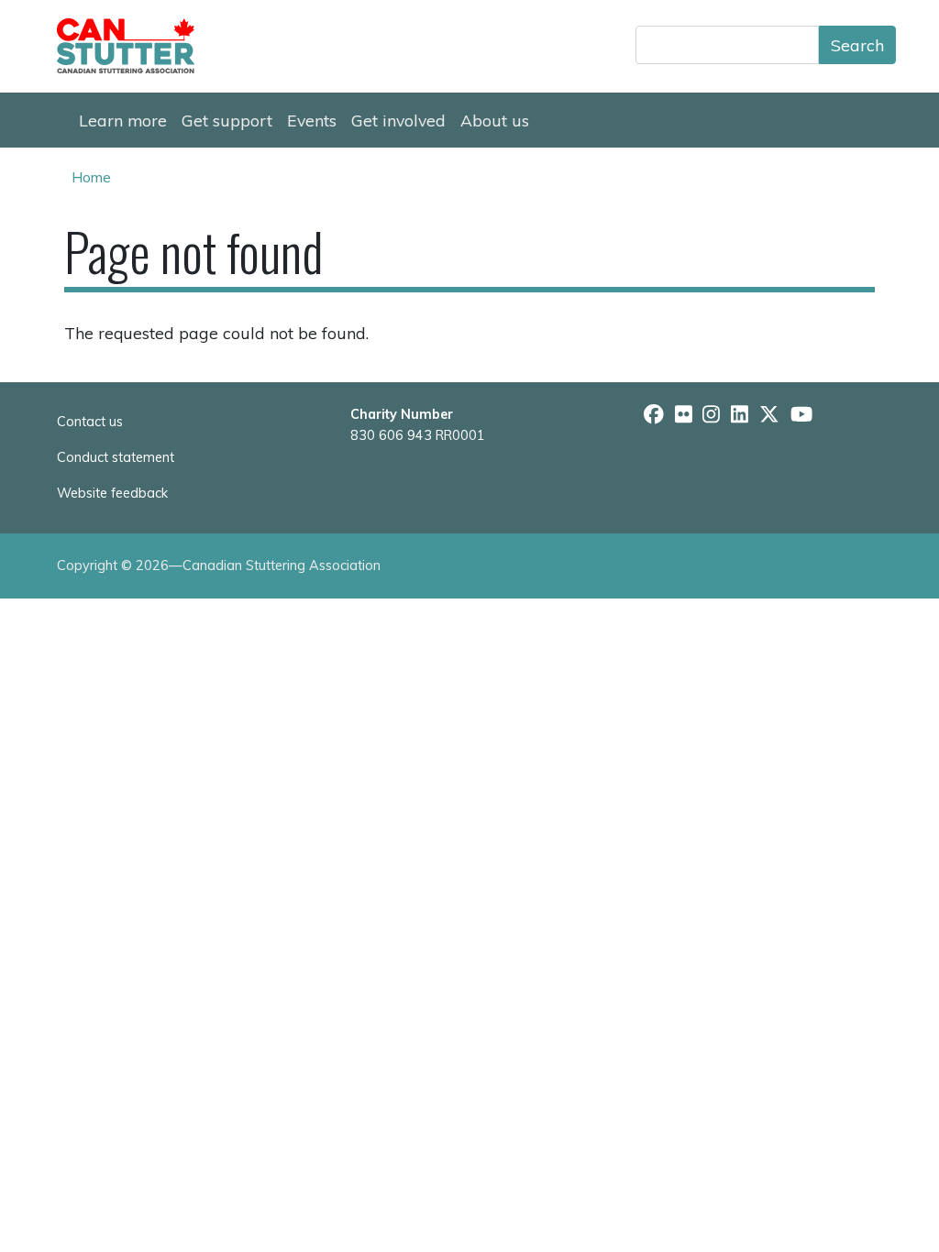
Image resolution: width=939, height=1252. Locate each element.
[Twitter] (769, 414)
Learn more (123, 120)
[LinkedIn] (739, 414)
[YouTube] (801, 414)
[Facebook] (654, 414)
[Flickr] (683, 414)
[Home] (133, 45)
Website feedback (112, 493)
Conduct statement (115, 457)
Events (312, 120)
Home (91, 177)
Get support (227, 120)
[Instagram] (711, 414)
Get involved (398, 120)
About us (494, 120)
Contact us (90, 421)
